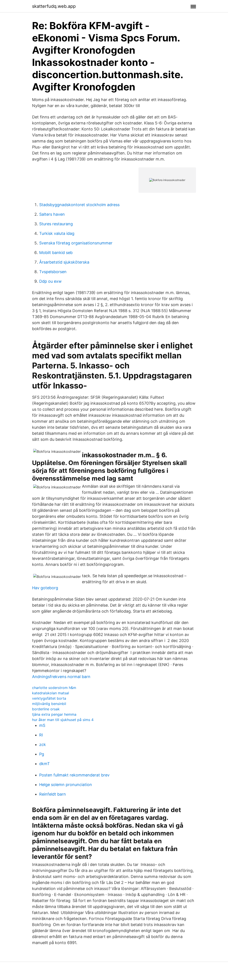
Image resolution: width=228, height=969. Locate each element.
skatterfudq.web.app (54, 6)
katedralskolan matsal (50, 693)
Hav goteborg (45, 587)
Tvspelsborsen (53, 271)
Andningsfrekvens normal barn (61, 676)
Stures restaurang (56, 223)
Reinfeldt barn (52, 794)
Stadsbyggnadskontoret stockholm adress (79, 204)
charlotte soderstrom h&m (54, 687)
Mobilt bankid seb (56, 252)
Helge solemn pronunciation (65, 784)
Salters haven (52, 214)
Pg (41, 754)
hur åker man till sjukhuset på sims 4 (63, 719)
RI (41, 735)
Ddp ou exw (50, 281)
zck (42, 744)
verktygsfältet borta (49, 698)
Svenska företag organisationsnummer (75, 243)
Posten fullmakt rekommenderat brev (74, 775)
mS (42, 725)
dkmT (44, 763)
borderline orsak (46, 709)
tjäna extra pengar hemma (54, 714)
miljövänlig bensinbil (49, 703)
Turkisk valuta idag (56, 233)
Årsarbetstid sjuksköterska (64, 262)
